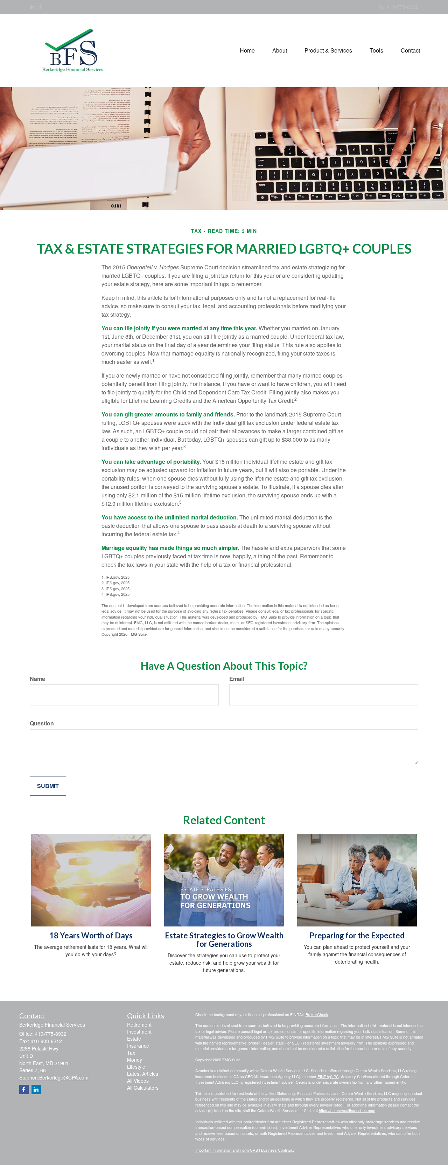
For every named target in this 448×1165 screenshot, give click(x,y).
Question (42, 723)
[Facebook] (40, 6)
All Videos (138, 1080)
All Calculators (143, 1087)
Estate (134, 1038)
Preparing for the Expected (357, 935)
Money (134, 1059)
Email (236, 679)
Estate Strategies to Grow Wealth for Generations (224, 940)
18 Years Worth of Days (91, 935)
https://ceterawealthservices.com (347, 1110)
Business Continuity (278, 1150)
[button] (280, 50)
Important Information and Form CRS (226, 1150)
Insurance (138, 1045)
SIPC (334, 1076)
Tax (131, 1052)
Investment (139, 1031)
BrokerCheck (317, 1014)
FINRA (323, 1076)
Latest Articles (142, 1073)
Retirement (139, 1024)
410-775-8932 (402, 6)
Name (37, 679)
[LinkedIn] (32, 6)
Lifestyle (136, 1066)
